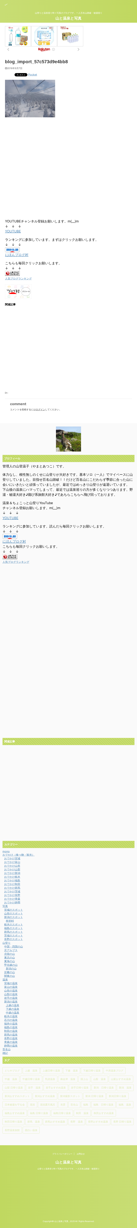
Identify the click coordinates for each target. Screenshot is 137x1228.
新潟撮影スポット (70, 1096)
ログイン (40, 409)
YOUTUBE (13, 231)
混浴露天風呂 (47, 1104)
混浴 (32, 1104)
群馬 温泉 (33, 1121)
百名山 (74, 1104)
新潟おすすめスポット (17, 1096)
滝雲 (62, 1104)
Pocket (32, 74)
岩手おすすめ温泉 (56, 1087)
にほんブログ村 (16, 255)
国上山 (84, 1079)
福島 (85, 1104)
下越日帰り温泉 (92, 1070)
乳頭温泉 (50, 1079)
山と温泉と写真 (68, 18)
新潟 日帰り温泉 (104, 1087)
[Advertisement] (33, 147)
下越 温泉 (71, 1070)
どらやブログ (12, 1070)
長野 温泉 (76, 1121)
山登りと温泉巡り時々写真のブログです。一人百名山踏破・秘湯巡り (68, 1168)
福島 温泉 (125, 1104)
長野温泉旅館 (12, 1130)
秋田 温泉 (82, 1113)
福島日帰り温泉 (62, 1113)
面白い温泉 (31, 1130)
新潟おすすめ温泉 (45, 1096)
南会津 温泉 (67, 1079)
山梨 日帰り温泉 (14, 1087)
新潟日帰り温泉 (117, 1096)
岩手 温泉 (34, 1087)
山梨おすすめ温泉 (121, 1079)
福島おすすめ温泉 (15, 1113)
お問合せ (81, 1154)
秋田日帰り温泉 (13, 1121)
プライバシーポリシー (62, 1154)
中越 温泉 (11, 1079)
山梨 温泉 (99, 1079)
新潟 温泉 (125, 1087)
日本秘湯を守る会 (15, 1104)
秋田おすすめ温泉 (104, 1113)
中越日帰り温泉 (31, 1079)
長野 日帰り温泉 (122, 1121)
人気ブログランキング (18, 278)
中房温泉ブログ (114, 1070)
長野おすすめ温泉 (98, 1121)
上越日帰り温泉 (51, 1070)
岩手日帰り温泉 (80, 1087)
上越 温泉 (31, 1070)
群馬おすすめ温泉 (55, 1121)
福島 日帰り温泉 (103, 1104)
